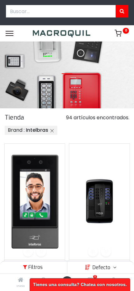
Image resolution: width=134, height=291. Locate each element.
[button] (28, 252)
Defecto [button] (102, 267)
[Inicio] (20, 280)
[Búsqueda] (122, 11)
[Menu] (9, 33)
